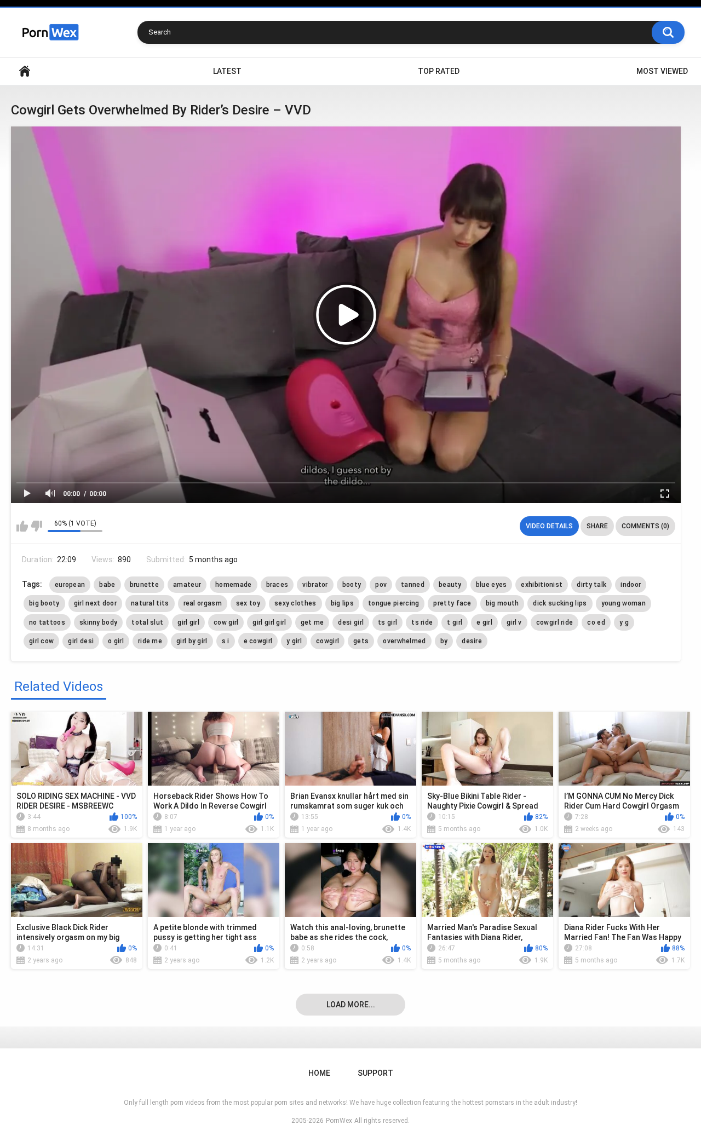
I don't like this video (36, 526)
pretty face (452, 603)
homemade (233, 585)
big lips (342, 603)
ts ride (422, 622)
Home (24, 71)
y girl (294, 641)
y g (624, 622)
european (70, 585)
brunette (144, 585)
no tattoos (47, 622)
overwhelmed (404, 641)
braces (277, 585)
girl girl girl (269, 622)
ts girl (387, 622)
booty (351, 585)
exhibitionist (541, 585)
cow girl (226, 622)
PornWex (339, 1120)
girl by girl (192, 641)
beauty (450, 585)
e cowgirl (258, 641)
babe (107, 585)
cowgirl (327, 641)
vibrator (314, 585)
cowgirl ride (554, 622)
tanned (412, 585)
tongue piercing (394, 603)
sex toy (248, 603)
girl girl (188, 622)
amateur (187, 585)
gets (361, 641)
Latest (227, 71)
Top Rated (438, 71)
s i (225, 641)
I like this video (22, 526)
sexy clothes (295, 603)
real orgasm (202, 603)
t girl (454, 622)
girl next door (95, 603)
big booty (44, 603)
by (444, 641)
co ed (596, 622)
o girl (116, 641)
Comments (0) (645, 526)
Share (597, 526)
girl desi (81, 641)
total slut (147, 622)
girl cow (41, 641)
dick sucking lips (560, 603)
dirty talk (591, 585)
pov (381, 585)
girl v (514, 622)
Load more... (350, 1004)
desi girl (351, 622)
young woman (623, 603)
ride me (150, 641)
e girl (484, 622)
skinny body (98, 622)
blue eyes (491, 585)
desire (472, 641)
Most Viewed (662, 71)
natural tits (150, 603)
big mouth (502, 603)
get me (312, 622)
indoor (630, 585)
